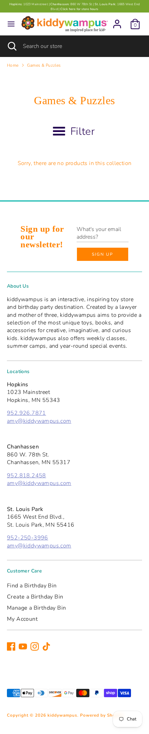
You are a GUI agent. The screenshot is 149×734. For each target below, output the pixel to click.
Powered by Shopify (102, 715)
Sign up (102, 254)
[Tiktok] (46, 646)
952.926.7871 (26, 413)
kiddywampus (62, 715)
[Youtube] (23, 646)
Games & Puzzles (44, 65)
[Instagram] (34, 646)
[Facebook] (11, 646)
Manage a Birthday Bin (36, 608)
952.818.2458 (26, 475)
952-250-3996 (27, 538)
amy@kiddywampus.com (39, 421)
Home (13, 65)
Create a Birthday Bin (35, 597)
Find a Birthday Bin (32, 585)
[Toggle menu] (11, 24)
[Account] (117, 21)
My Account (22, 619)
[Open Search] (11, 46)
